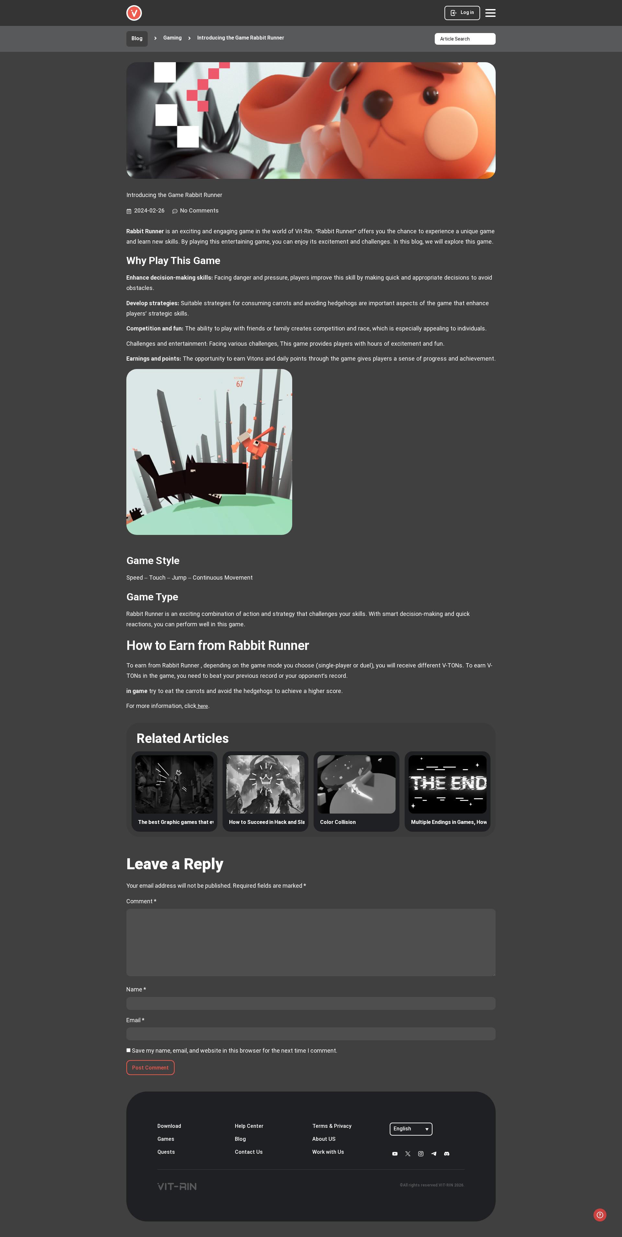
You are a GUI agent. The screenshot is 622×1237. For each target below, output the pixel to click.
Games (165, 1139)
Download (169, 1126)
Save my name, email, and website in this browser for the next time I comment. (234, 1051)
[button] (235, 38)
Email (135, 1020)
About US (324, 1139)
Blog (240, 1139)
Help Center (249, 1126)
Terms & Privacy (331, 1126)
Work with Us (328, 1152)
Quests (166, 1152)
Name (136, 989)
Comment (141, 901)
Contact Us (249, 1152)
